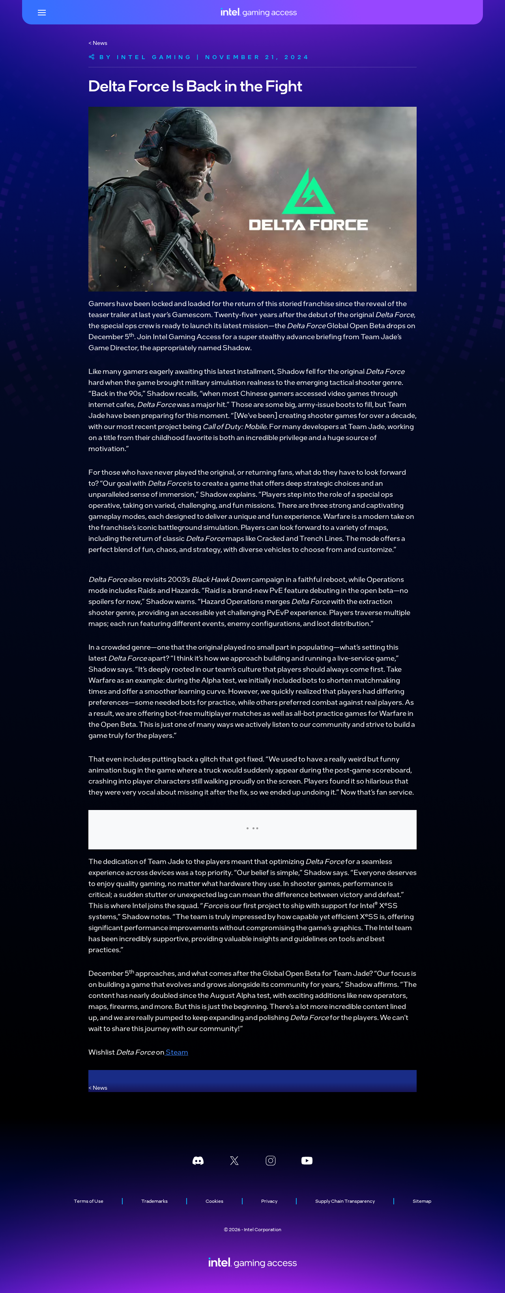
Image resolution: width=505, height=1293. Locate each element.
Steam (176, 1051)
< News (97, 42)
